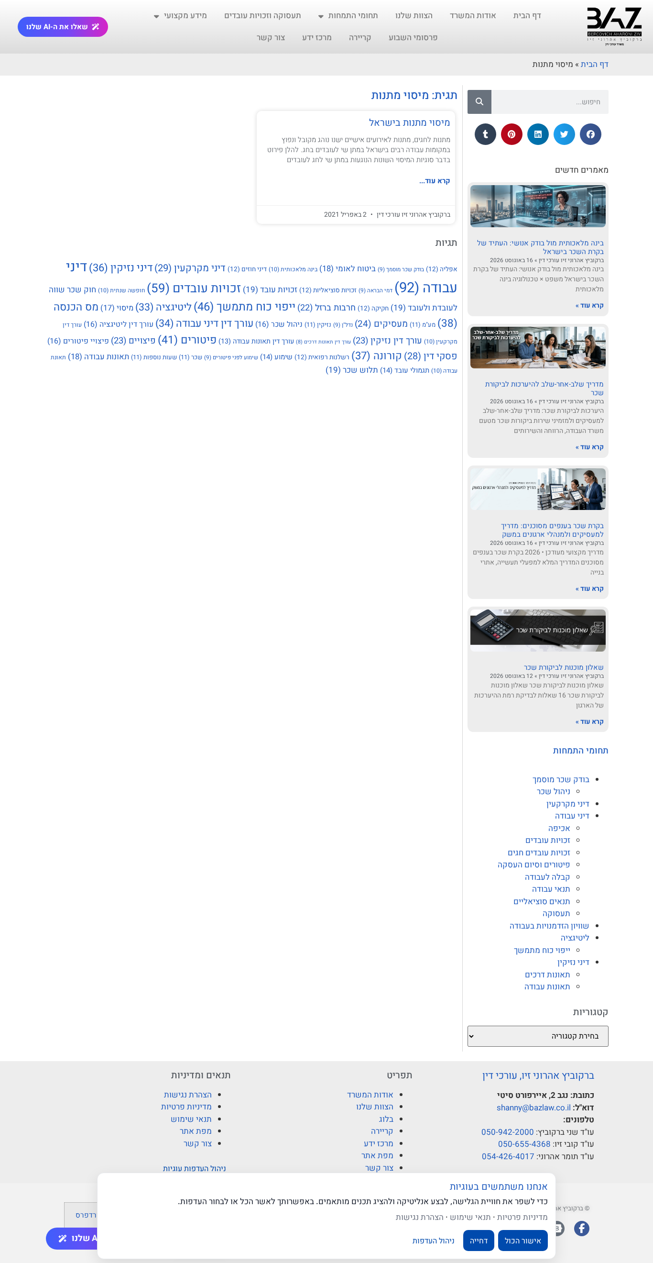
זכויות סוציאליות (328, 290)
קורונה (376, 356)
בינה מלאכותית (293, 269)
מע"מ (422, 324)
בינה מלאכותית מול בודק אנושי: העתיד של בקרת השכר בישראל (540, 247)
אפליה (441, 269)
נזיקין (318, 324)
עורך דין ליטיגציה (118, 324)
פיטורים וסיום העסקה (534, 865)
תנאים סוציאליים (541, 902)
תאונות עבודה (547, 987)
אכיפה (559, 828)
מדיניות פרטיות (186, 1107)
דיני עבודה (572, 816)
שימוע (276, 357)
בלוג (386, 1119)
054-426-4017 (508, 1157)
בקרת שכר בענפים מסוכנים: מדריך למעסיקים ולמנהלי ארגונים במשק (552, 530)
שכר (190, 357)
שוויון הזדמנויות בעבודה (549, 926)
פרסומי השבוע (413, 38)
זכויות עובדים (547, 840)
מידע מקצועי (185, 16)
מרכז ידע (317, 38)
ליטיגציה (575, 938)
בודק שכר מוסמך (561, 780)
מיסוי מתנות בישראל (409, 123)
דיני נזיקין (573, 962)
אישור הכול (523, 1240)
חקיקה (373, 308)
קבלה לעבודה (547, 877)
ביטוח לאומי (347, 269)
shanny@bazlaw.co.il (534, 1108)
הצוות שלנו (414, 16)
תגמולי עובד (404, 370)
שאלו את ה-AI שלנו (57, 27)
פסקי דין (430, 356)
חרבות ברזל (326, 307)
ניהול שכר (553, 792)
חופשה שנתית (121, 290)
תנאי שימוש (191, 1119)
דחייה (479, 1240)
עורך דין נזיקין (387, 340)
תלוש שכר (352, 370)
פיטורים (187, 340)
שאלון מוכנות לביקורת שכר (564, 667)
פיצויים (133, 340)
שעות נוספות (154, 357)
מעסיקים (381, 324)
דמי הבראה (375, 291)
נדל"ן (343, 325)
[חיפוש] (479, 102)
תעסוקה (556, 914)
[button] (590, 134)
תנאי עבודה (551, 889)
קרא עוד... (434, 181)
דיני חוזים (247, 269)
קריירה (360, 38)
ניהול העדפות (434, 1240)
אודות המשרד (473, 16)
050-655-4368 (524, 1144)
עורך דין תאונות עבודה (256, 341)
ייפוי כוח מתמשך (542, 950)
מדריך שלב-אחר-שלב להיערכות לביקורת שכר (544, 388)
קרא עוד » (590, 305)
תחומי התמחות (353, 16)
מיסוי (116, 308)
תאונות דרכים (547, 975)
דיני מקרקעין (567, 804)
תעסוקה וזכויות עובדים (262, 16)
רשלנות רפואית (321, 357)
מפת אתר (377, 1156)
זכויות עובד (270, 290)
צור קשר (271, 38)
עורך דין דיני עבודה (204, 323)
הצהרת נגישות (188, 1095)
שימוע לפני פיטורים (231, 358)
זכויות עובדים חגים (539, 853)
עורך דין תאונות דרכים (323, 341)
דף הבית (527, 16)
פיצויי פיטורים (78, 341)
